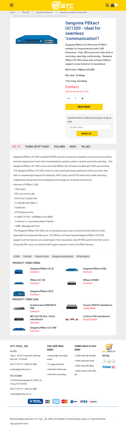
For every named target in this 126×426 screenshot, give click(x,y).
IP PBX (17, 256)
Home (12, 12)
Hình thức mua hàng (57, 374)
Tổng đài (25, 12)
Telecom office (42, 256)
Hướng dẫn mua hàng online (57, 357)
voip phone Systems (44, 12)
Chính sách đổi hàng (84, 366)
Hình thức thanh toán (57, 369)
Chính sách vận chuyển (85, 355)
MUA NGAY (84, 106)
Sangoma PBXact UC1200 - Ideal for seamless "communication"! (40, 16)
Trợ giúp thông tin (56, 364)
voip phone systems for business (73, 12)
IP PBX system (83, 256)
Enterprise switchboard (62, 256)
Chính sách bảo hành (84, 361)
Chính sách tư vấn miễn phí (85, 373)
